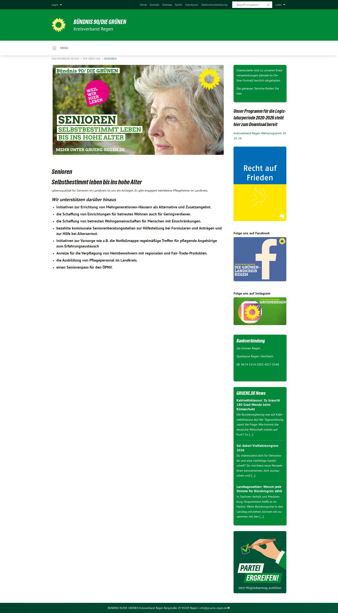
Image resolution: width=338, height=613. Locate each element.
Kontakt (154, 4)
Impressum (191, 4)
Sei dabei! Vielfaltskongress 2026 (257, 447)
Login (55, 4)
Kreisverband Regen (66, 58)
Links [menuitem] (278, 4)
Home (143, 4)
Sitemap (167, 4)
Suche (178, 4)
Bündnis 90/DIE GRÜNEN (100, 21)
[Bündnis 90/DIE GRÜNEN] (59, 25)
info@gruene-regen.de (213, 608)
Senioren (110, 58)
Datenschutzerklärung (214, 4)
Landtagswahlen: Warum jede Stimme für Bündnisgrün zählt (259, 488)
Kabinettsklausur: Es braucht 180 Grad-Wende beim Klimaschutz (258, 404)
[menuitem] (143, 4)
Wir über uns (92, 58)
